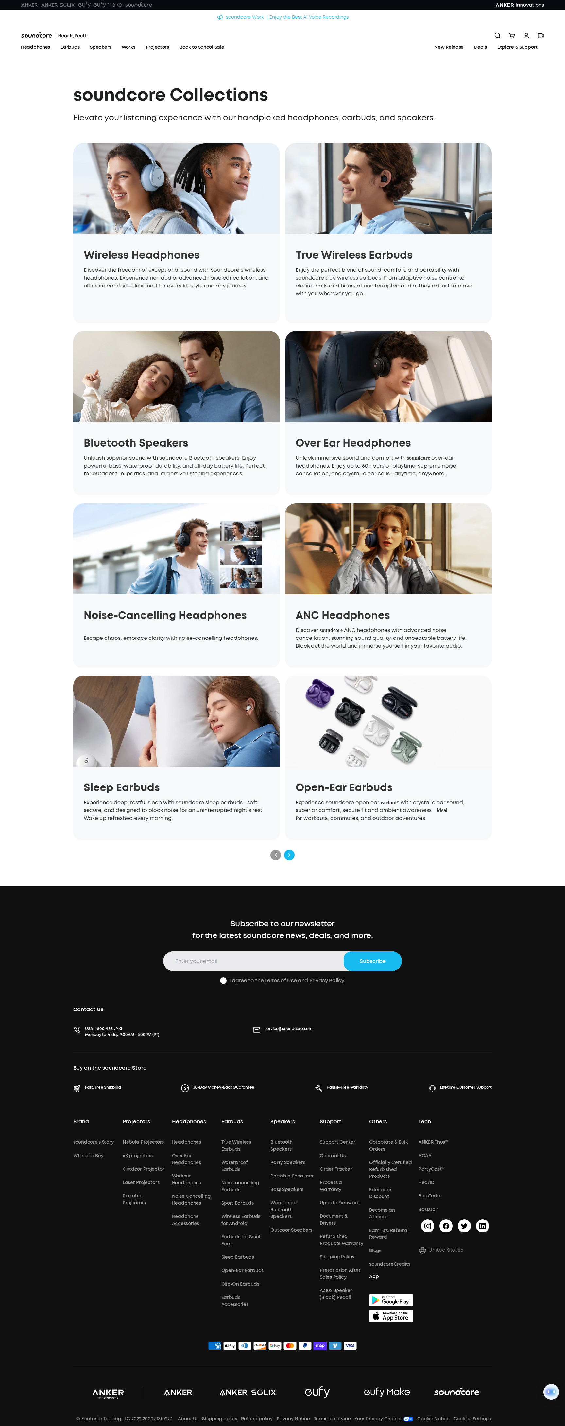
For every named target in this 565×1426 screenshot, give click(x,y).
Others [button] (378, 1122)
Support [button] (330, 1122)
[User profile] (526, 35)
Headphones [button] (189, 1122)
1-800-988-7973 (108, 1028)
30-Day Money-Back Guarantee (224, 1087)
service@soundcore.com (288, 1028)
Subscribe (373, 961)
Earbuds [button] (232, 1122)
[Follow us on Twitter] (464, 1225)
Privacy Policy (326, 980)
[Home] (54, 35)
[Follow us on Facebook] (446, 1225)
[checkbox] (223, 980)
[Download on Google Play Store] (391, 1300)
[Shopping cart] (512, 35)
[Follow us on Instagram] (427, 1225)
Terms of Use (281, 980)
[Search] (497, 35)
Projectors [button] (136, 1122)
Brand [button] (81, 1122)
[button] (455, 1250)
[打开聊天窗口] (551, 1392)
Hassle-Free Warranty (347, 1087)
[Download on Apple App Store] (391, 1316)
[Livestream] (541, 35)
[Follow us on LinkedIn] (482, 1225)
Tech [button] (425, 1122)
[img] (214, 1347)
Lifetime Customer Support (466, 1087)
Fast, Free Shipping (103, 1087)
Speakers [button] (282, 1122)
